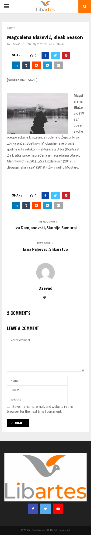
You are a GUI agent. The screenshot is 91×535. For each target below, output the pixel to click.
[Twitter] (45, 509)
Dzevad (16, 44)
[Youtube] (58, 509)
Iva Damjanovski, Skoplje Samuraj (45, 227)
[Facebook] (33, 509)
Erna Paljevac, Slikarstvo (45, 249)
